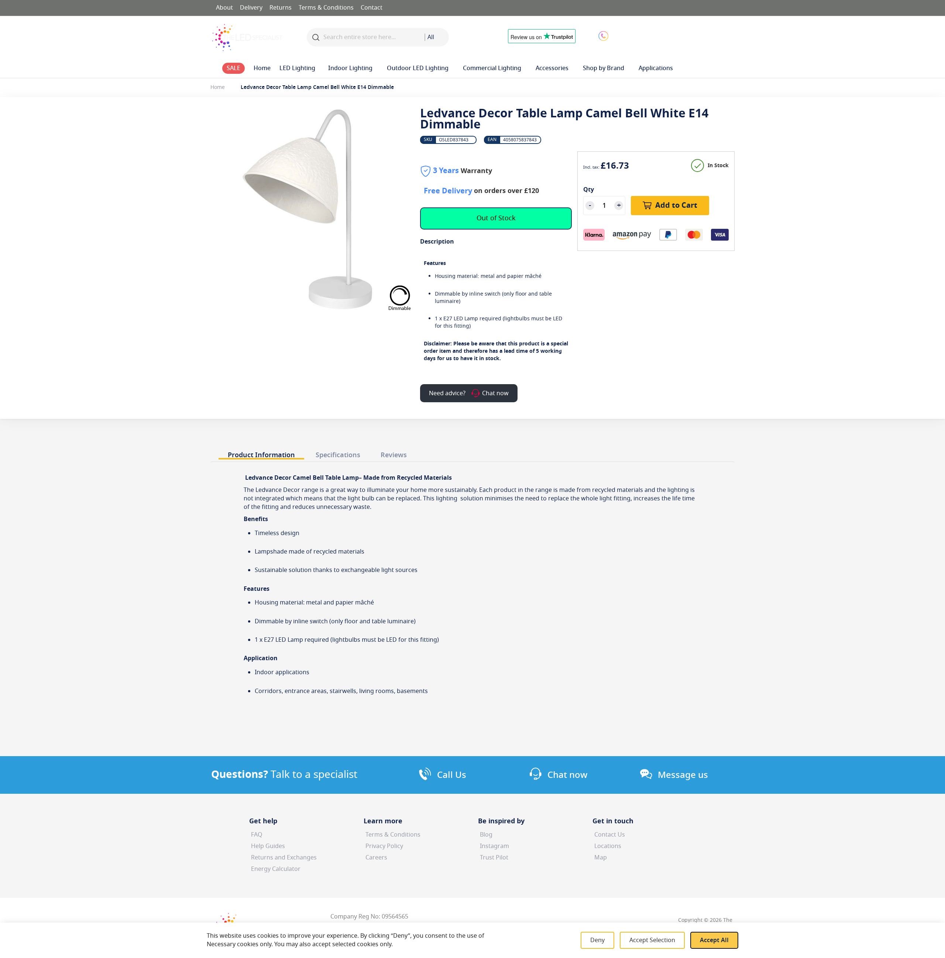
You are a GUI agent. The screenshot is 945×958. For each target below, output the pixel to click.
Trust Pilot (494, 857)
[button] (662, 35)
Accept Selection (652, 940)
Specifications (338, 454)
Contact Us (609, 834)
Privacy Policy (384, 846)
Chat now (567, 775)
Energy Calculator (275, 869)
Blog (486, 834)
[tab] (261, 453)
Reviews (394, 454)
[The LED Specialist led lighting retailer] (247, 37)
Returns (280, 7)
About (224, 7)
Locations (607, 846)
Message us (683, 775)
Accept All (714, 940)
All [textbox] (430, 37)
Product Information (261, 454)
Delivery (251, 7)
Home (217, 87)
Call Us (451, 775)
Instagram (494, 846)
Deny (597, 940)
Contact (371, 7)
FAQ (256, 834)
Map (600, 857)
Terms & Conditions (326, 7)
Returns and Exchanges (284, 857)
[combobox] (437, 37)
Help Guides (268, 846)
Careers (376, 857)
